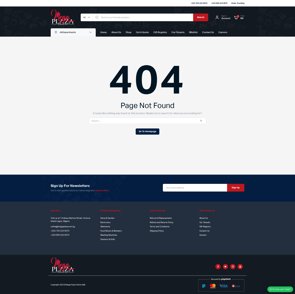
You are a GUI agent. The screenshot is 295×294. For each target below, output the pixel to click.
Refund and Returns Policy (161, 223)
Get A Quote (142, 32)
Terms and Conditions (159, 227)
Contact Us (208, 32)
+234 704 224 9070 (199, 3)
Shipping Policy (157, 231)
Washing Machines (108, 235)
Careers (222, 32)
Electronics (105, 223)
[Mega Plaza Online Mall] (63, 17)
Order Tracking (237, 3)
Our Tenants (178, 32)
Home (103, 32)
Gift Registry (160, 32)
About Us (116, 32)
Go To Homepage (147, 131)
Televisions (105, 227)
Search (200, 17)
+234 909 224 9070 (219, 3)
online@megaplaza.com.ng (63, 227)
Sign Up (236, 188)
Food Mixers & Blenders (111, 231)
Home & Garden (107, 218)
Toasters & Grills (107, 239)
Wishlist (193, 32)
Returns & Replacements (161, 218)
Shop (128, 32)
